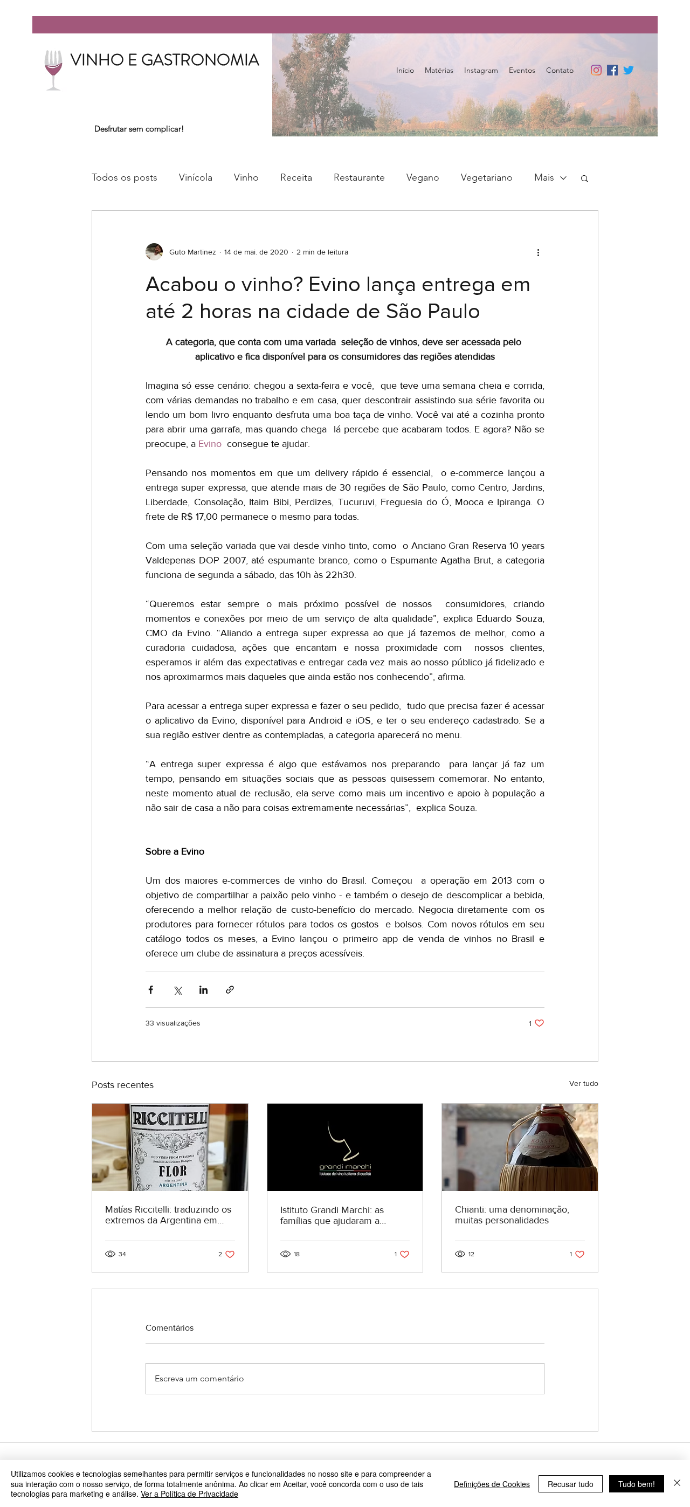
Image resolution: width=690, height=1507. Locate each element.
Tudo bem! (636, 1483)
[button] (584, 178)
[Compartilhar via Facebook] (151, 990)
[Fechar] (677, 1483)
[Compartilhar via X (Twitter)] (177, 990)
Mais (544, 177)
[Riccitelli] (170, 1147)
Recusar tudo (571, 1483)
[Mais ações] (538, 251)
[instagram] (596, 70)
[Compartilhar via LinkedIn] (203, 990)
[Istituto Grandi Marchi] (345, 1147)
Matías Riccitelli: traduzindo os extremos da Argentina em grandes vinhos (168, 1215)
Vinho (246, 177)
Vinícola (195, 177)
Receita (296, 177)
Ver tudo (583, 1083)
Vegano (422, 177)
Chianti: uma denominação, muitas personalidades (512, 1215)
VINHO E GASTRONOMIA (165, 59)
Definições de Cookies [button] (492, 1483)
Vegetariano (487, 177)
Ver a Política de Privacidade (189, 1493)
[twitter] (628, 70)
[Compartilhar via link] (230, 990)
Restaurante (359, 177)
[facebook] (612, 70)
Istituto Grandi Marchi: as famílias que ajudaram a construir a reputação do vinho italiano (344, 1215)
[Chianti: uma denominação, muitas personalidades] (520, 1147)
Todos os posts (124, 177)
